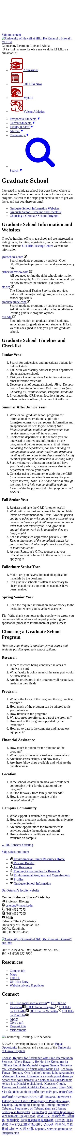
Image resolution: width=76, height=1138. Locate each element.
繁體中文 (30, 1120)
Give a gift (16, 1022)
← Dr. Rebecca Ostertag (17, 845)
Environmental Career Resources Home (39, 859)
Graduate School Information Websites (34, 208)
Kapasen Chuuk (34, 1085)
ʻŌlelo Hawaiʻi (35, 1063)
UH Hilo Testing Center (37, 246)
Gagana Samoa (37, 1067)
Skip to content (11, 34)
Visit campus (18, 1030)
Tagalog (35, 1104)
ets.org (6, 287)
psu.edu (7, 317)
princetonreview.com (15, 272)
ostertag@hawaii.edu (19, 905)
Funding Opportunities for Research (36, 871)
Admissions (30, 70)
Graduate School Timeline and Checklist (35, 212)
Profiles (18, 879)
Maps (13, 974)
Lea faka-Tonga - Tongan (38, 1076)
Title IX (15, 978)
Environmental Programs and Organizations (41, 875)
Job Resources (22, 867)
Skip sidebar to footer (15, 851)
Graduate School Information (32, 883)
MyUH (28, 97)
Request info (18, 1026)
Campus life (17, 970)
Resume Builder (23, 863)
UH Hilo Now (32, 84)
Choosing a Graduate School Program (34, 215)
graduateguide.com (14, 302)
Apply (14, 1019)
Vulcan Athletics (34, 111)
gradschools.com (13, 257)
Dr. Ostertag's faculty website (20, 890)
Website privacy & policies (27, 985)
